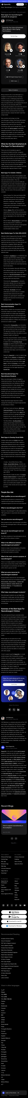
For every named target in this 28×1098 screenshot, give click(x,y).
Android (14, 357)
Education (3, 887)
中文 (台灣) (4, 996)
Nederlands (4, 1006)
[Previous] (12, 838)
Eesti (2, 1063)
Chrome (21, 357)
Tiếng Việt (3, 1047)
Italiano (3, 1017)
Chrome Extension (6, 868)
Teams (2, 885)
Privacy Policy (4, 1095)
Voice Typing (16, 29)
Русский (3, 1031)
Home (2, 7)
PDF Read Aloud (5, 971)
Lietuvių (3, 1070)
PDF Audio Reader (6, 961)
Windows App (4, 864)
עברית (2, 1072)
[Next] (16, 838)
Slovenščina (4, 1061)
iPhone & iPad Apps (6, 857)
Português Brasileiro (6, 1029)
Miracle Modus (16, 220)
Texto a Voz (4, 975)
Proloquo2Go (14, 325)
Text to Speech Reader (7, 945)
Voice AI (14, 27)
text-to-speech (13, 128)
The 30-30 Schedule (14, 274)
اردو (2, 1084)
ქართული (4, 1056)
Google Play (6, 369)
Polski (2, 1026)
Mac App (3, 861)
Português (3, 1052)
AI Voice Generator (19, 857)
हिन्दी (2, 1015)
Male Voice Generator (6, 950)
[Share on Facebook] (9, 709)
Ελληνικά (3, 1068)
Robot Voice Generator (7, 954)
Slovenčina (4, 1059)
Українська (4, 1033)
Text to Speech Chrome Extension (10, 966)
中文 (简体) (4, 994)
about (21, 412)
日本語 (3, 1019)
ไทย (2, 1042)
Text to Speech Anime (6, 957)
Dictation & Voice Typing (7, 938)
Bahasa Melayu (5, 1082)
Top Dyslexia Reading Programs (9, 952)
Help (16, 892)
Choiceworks (14, 281)
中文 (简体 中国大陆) (6, 999)
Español (3, 1036)
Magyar (3, 992)
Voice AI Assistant (5, 941)
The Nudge (12, 289)
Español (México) (5, 1038)
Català (2, 1079)
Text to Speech (7, 29)
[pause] (3, 1093)
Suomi (2, 1010)
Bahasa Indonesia (5, 1075)
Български (3, 1054)
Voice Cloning (18, 861)
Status (16, 895)
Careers (17, 888)
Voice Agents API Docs (7, 893)
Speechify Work (19, 864)
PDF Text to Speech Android (8, 943)
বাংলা (2, 1077)
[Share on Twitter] (14, 709)
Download (3, 873)
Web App (3, 866)
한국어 (3, 1022)
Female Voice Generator (7, 948)
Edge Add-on (4, 870)
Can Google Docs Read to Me (9, 964)
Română (3, 1049)
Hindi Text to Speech (6, 968)
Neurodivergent (8, 7)
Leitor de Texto (5, 977)
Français (3, 1008)
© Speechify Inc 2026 (14, 1095)
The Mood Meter (17, 421)
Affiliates (17, 890)
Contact (17, 883)
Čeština (3, 1001)
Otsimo (9, 210)
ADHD (16, 440)
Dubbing (17, 859)
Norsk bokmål (4, 1024)
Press (16, 897)
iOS (6, 357)
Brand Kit (17, 899)
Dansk (2, 1003)
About (16, 881)
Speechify (11, 355)
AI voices (14, 363)
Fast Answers (6, 31)
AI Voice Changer (5, 959)
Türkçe (3, 1045)
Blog (16, 885)
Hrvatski (3, 1066)
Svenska (3, 1040)
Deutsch (3, 1013)
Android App (4, 859)
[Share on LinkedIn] (18, 709)
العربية (2, 990)
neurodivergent (5, 668)
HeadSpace (13, 256)
